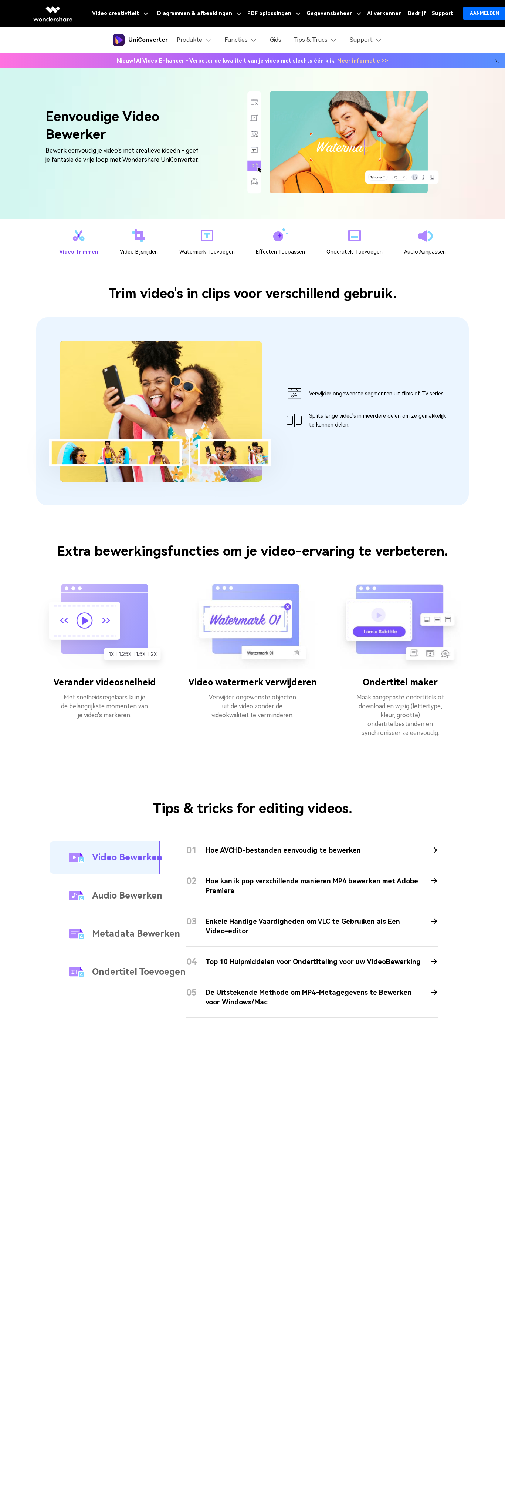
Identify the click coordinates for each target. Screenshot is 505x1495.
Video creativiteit (116, 13)
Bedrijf (417, 13)
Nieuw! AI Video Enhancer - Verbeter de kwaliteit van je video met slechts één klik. (252, 61)
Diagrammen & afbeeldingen (195, 13)
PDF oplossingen (270, 13)
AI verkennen (384, 13)
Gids (275, 39)
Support (442, 13)
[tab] (78, 241)
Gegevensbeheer (329, 13)
